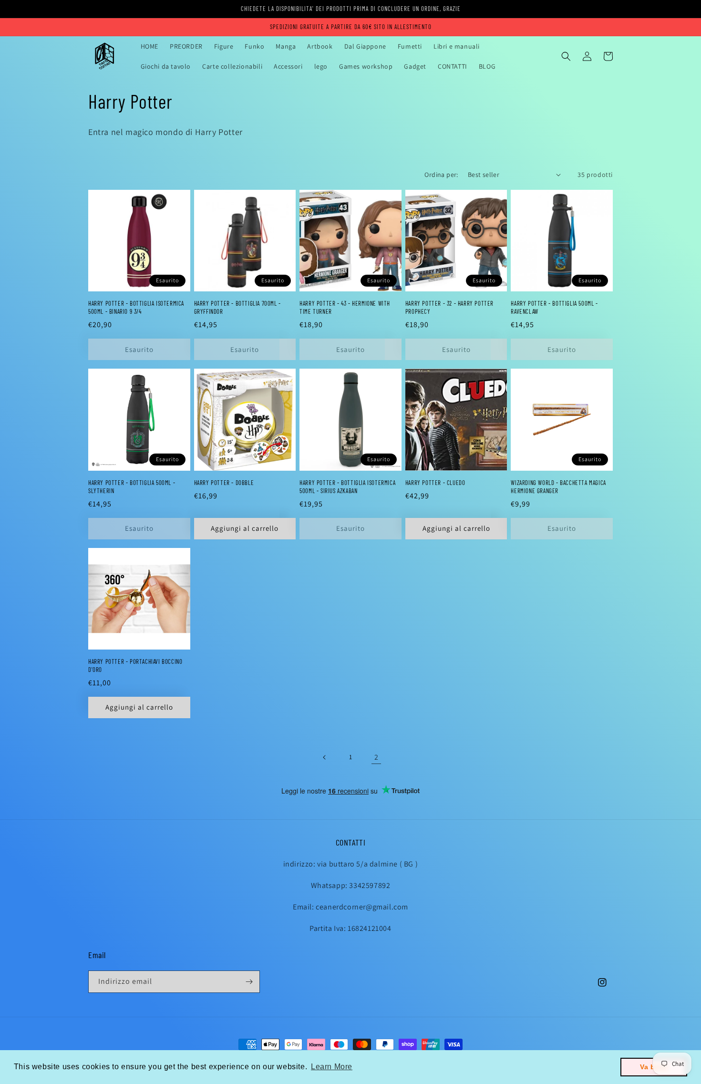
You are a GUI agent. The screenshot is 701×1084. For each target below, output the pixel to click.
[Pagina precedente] (324, 757)
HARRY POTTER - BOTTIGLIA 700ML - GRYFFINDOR (237, 307)
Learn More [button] (331, 1067)
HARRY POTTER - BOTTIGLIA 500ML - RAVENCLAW (554, 307)
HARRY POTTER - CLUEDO (435, 482)
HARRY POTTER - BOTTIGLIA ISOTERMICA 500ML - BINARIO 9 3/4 (136, 307)
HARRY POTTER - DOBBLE (224, 482)
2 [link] (376, 757)
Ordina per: (441, 174)
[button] (566, 56)
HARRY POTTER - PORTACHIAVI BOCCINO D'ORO (135, 665)
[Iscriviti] (248, 981)
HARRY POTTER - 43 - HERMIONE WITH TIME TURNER (344, 307)
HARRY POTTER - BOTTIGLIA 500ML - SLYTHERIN (131, 487)
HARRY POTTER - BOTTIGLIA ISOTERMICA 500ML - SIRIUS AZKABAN (347, 487)
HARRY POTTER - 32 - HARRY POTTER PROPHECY (449, 307)
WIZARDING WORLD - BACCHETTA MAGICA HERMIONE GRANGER (558, 487)
